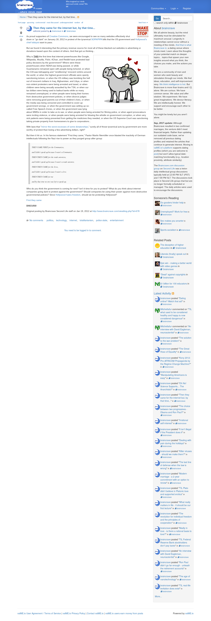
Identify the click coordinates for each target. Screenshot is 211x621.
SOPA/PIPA (96, 39)
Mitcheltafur (166, 309)
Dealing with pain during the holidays (175, 442)
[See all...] (173, 293)
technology (61, 220)
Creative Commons (58, 36)
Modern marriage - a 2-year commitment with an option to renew (174, 478)
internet (73, 220)
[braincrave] (29, 29)
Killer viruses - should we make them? (176, 453)
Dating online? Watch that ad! (173, 300)
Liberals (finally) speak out (173, 253)
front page (21, 22)
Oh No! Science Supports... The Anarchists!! (173, 386)
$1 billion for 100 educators (173, 283)
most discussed (53, 22)
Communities (158, 8)
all (82, 22)
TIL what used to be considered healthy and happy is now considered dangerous (176, 314)
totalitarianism (86, 220)
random (77, 22)
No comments (36, 220)
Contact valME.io (95, 613)
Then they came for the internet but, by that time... (174, 397)
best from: (142, 22)
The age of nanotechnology (175, 578)
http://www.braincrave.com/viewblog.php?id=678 (115, 211)
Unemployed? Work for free (173, 211)
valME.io (189, 613)
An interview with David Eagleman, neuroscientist (175, 329)
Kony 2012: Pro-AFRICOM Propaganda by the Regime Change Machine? (175, 360)
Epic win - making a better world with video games (176, 264)
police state (101, 220)
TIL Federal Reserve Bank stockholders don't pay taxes (175, 542)
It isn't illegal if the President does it (175, 431)
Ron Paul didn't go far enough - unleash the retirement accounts (175, 565)
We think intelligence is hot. (172, 84)
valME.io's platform (163, 147)
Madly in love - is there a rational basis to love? (176, 531)
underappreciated (66, 22)
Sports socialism (168, 229)
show (21, 36)
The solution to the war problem (175, 339)
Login (174, 8)
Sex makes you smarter (172, 220)
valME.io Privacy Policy (74, 613)
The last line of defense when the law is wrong (175, 465)
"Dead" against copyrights (173, 274)
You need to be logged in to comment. (82, 230)
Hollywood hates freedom (68, 195)
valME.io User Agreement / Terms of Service (39, 613)
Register (187, 8)
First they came (34, 200)
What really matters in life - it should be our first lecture (175, 505)
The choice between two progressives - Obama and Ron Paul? (175, 409)
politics (50, 220)
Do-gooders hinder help (172, 202)
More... (158, 596)
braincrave (71, 31)
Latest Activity (162, 293)
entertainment (117, 220)
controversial (40, 22)
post (156, 154)
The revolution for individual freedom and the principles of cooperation (176, 518)
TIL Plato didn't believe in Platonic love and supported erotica (174, 491)
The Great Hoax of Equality (174, 350)
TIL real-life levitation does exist (175, 587)
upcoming (30, 22)
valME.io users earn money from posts (124, 613)
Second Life (169, 168)
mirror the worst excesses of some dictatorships (64, 126)
